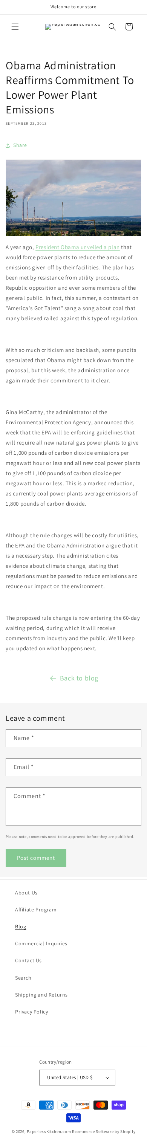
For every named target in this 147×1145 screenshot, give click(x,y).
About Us (26, 892)
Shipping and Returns (41, 994)
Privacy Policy (31, 1011)
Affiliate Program (36, 909)
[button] (15, 26)
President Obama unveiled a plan (77, 247)
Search (23, 977)
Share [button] (20, 145)
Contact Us (28, 960)
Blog (20, 926)
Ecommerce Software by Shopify (103, 1131)
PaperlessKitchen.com (49, 1131)
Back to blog (79, 678)
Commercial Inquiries (41, 943)
